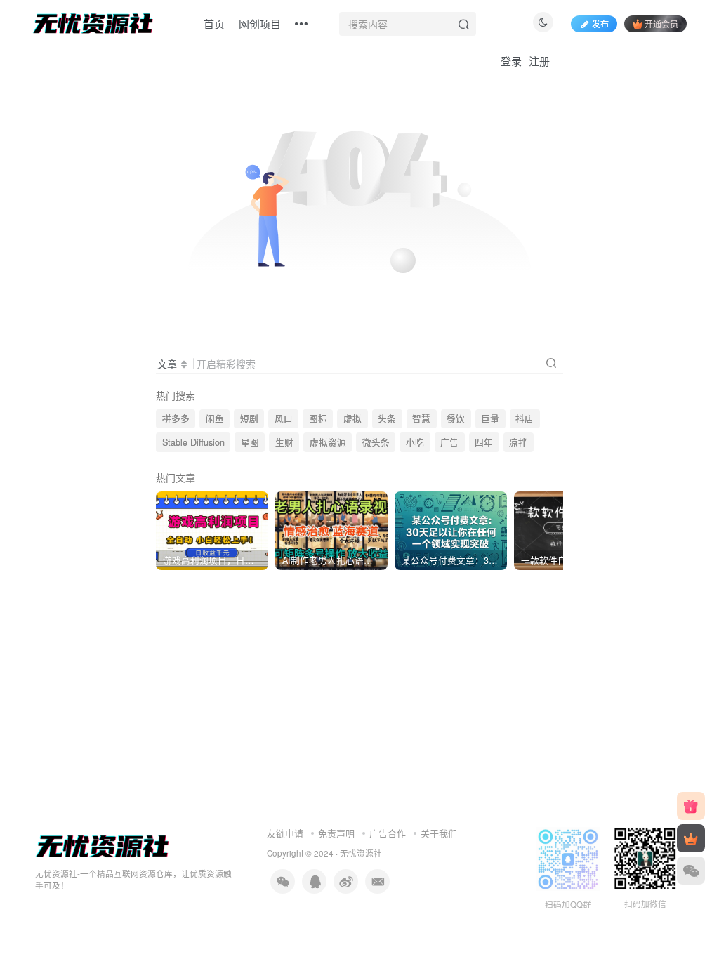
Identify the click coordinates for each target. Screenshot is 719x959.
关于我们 (439, 833)
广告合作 (387, 833)
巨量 (490, 418)
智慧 (421, 418)
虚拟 (352, 418)
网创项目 (260, 23)
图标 (318, 418)
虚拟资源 (328, 442)
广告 (449, 442)
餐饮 (456, 418)
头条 (387, 418)
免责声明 (336, 833)
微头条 (376, 442)
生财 (284, 442)
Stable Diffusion (193, 442)
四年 (484, 442)
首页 (214, 23)
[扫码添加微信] (691, 871)
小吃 (415, 442)
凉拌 (518, 442)
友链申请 (285, 833)
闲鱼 (215, 418)
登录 (511, 60)
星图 (250, 442)
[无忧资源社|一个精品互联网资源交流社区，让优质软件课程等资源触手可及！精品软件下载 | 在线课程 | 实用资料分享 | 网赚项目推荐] (103, 845)
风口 (284, 418)
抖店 (524, 418)
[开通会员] (691, 838)
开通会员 (661, 23)
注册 (539, 60)
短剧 (249, 418)
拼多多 (176, 418)
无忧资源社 (361, 853)
